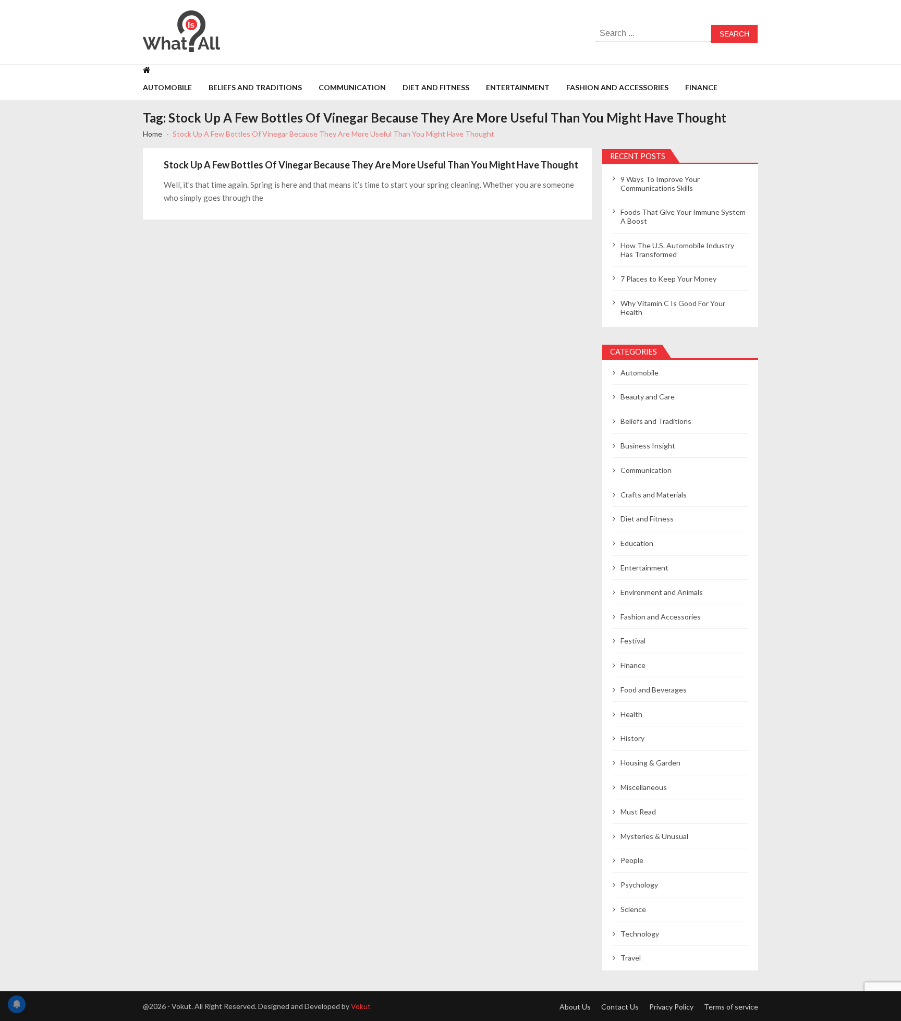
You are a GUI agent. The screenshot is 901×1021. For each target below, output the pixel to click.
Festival (633, 640)
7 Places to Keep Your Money (668, 278)
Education (636, 543)
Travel (630, 957)
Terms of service (731, 1006)
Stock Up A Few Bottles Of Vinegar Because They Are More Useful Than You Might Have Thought (371, 165)
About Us (575, 1006)
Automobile (167, 87)
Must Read (638, 811)
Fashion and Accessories (617, 87)
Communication (352, 87)
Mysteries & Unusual (654, 836)
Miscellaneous (643, 787)
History (632, 738)
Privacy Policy (671, 1006)
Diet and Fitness (436, 87)
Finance (701, 87)
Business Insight (647, 445)
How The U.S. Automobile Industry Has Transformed (677, 250)
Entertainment (518, 87)
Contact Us (620, 1006)
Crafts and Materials (653, 494)
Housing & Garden (650, 762)
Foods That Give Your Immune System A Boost (683, 216)
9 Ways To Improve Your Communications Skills (660, 183)
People (631, 860)
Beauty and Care (647, 396)
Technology (639, 933)
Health (631, 714)
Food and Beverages (653, 689)
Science (633, 909)
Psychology (639, 884)
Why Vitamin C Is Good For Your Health (672, 308)
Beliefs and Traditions (255, 87)
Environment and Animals (661, 592)
